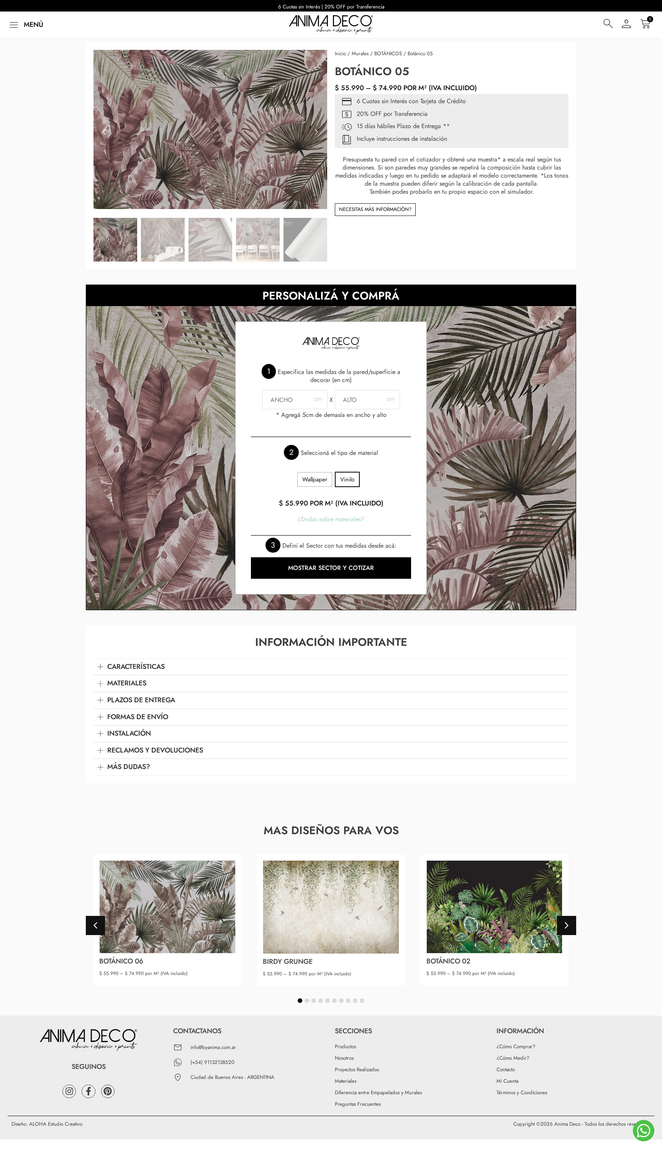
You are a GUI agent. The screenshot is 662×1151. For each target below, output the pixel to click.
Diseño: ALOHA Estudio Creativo (46, 1124)
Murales (360, 53)
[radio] (315, 480)
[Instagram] (69, 1091)
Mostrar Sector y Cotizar (331, 567)
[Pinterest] (108, 1091)
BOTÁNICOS (388, 53)
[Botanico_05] (210, 129)
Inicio (340, 53)
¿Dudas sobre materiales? (331, 519)
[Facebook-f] (88, 1091)
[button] (25, 24)
